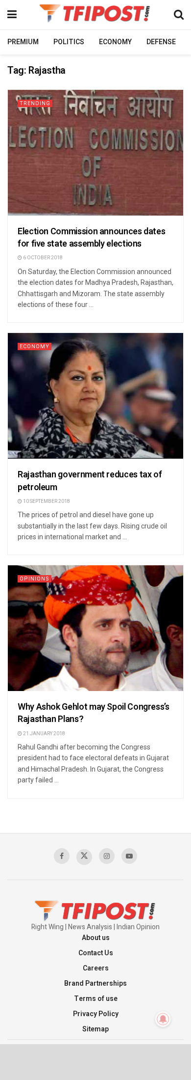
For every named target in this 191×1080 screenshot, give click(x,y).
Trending (35, 103)
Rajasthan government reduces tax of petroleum (90, 481)
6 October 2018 (42, 257)
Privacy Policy (96, 1014)
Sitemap (95, 1029)
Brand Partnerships (95, 983)
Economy (115, 42)
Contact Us (95, 953)
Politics (68, 42)
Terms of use (96, 999)
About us (96, 938)
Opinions (34, 578)
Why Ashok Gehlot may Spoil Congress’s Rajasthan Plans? (93, 713)
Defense (161, 42)
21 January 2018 (43, 733)
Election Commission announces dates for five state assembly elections (91, 237)
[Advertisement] (95, 1061)
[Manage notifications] (163, 1019)
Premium (23, 42)
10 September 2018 (46, 501)
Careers (96, 968)
